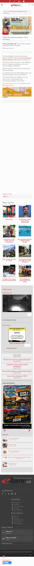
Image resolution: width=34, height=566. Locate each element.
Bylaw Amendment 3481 (17, 343)
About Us (16, 516)
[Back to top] (30, 562)
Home (5, 11)
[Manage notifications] (3, 556)
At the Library (17, 355)
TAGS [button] (6, 196)
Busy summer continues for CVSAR (17, 376)
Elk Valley (16, 508)
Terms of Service (18, 523)
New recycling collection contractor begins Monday (17, 371)
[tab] (17, 196)
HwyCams (7, 289)
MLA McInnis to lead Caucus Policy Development (17, 359)
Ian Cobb (9, 194)
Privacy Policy (17, 521)
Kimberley (16, 504)
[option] (17, 302)
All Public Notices (11, 348)
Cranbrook (17, 502)
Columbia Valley (18, 506)
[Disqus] (17, 125)
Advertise (16, 518)
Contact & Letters (18, 520)
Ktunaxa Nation (18, 510)
